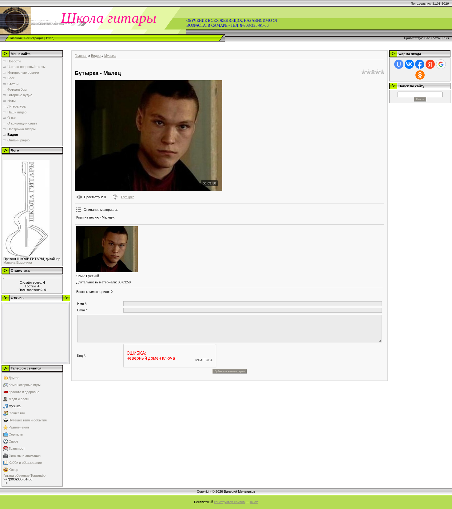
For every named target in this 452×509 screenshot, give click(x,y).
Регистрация (33, 38)
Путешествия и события (28, 420)
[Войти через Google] (441, 64)
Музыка (15, 406)
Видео (96, 55)
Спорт (13, 441)
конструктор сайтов (229, 502)
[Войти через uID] (398, 64)
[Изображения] (107, 249)
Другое (14, 378)
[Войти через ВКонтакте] (409, 64)
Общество (17, 413)
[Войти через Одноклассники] (420, 75)
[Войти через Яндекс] (430, 64)
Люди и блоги (19, 399)
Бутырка (127, 197)
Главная (16, 38)
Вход (50, 38)
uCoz (254, 502)
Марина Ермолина (18, 262)
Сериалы (16, 434)
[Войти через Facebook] (419, 64)
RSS (445, 38)
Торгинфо (38, 475)
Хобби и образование (25, 462)
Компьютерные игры (25, 385)
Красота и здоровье (24, 392)
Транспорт (17, 448)
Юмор (13, 470)
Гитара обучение (16, 475)
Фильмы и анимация (25, 455)
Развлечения (19, 427)
